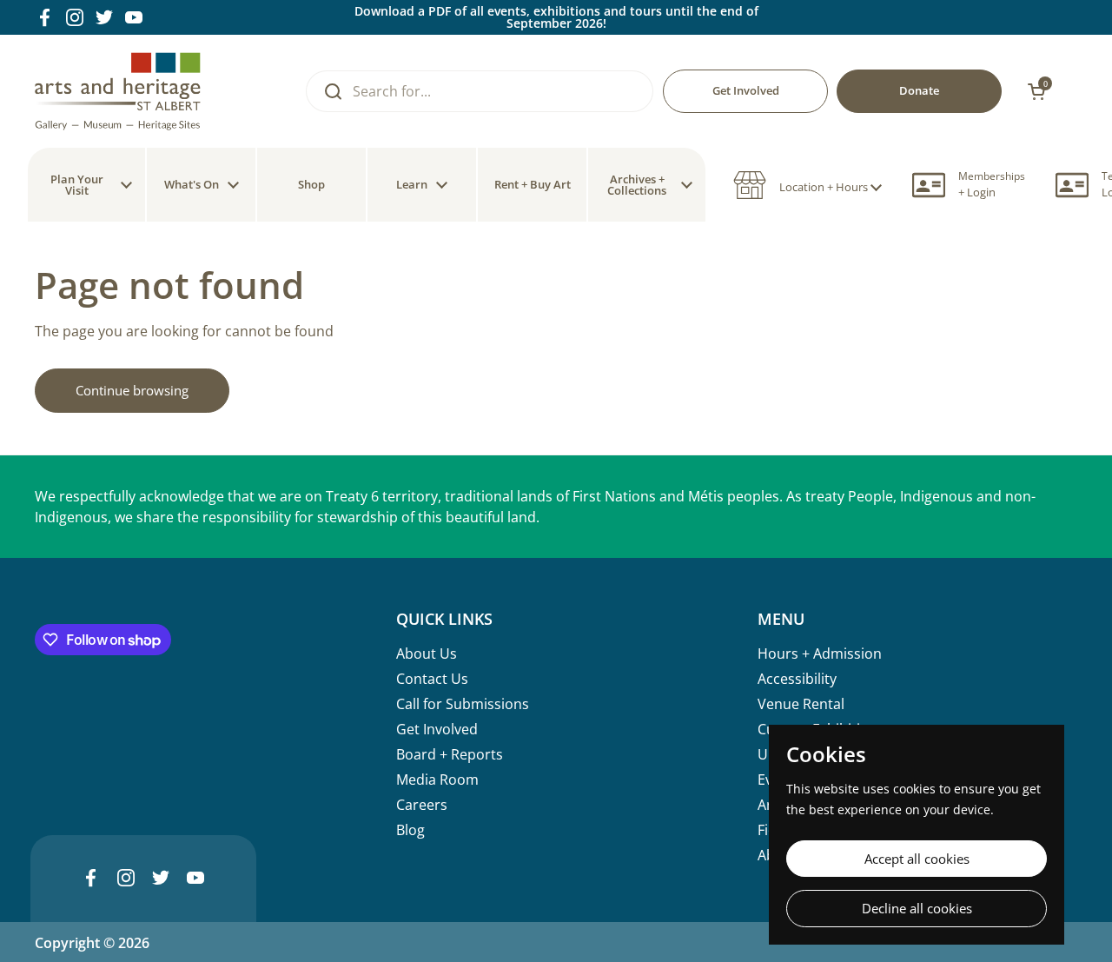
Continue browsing (132, 390)
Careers (421, 804)
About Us (426, 653)
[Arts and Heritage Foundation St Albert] (118, 91)
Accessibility (797, 678)
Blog (410, 829)
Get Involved (437, 729)
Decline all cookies (917, 908)
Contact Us (432, 678)
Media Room (437, 779)
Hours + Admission (820, 653)
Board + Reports (449, 754)
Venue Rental (801, 703)
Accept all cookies (917, 858)
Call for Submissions (462, 703)
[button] (807, 185)
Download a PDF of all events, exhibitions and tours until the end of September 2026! (556, 17)
